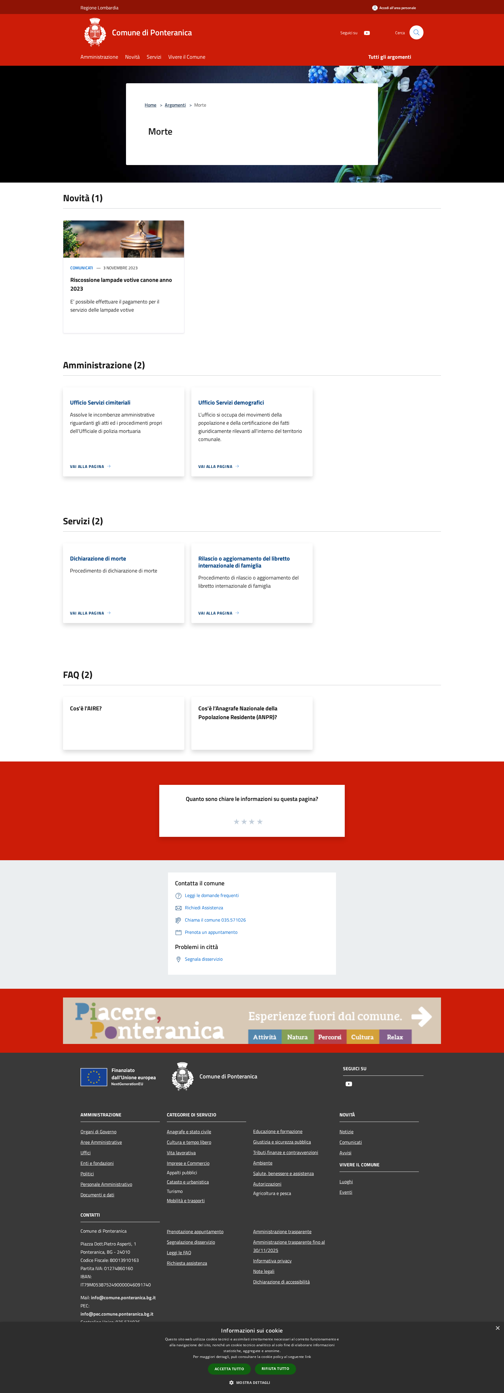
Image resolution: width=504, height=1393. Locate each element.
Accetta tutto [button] (229, 1368)
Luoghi (346, 1181)
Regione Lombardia (99, 7)
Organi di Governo (98, 1131)
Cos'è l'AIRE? (86, 708)
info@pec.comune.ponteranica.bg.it (116, 1313)
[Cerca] (417, 32)
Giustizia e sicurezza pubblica (282, 1141)
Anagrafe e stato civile (189, 1131)
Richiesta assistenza (187, 1263)
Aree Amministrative (101, 1142)
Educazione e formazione (277, 1131)
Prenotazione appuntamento (195, 1231)
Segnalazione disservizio (191, 1241)
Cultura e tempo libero (189, 1142)
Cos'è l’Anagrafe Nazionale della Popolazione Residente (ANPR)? (237, 712)
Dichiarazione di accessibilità (281, 1281)
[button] (252, 1382)
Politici (87, 1173)
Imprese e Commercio (188, 1163)
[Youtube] (364, 32)
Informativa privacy (272, 1260)
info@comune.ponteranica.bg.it (123, 1297)
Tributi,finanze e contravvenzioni (285, 1152)
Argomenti (175, 104)
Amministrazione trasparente (282, 1231)
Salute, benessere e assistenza (283, 1173)
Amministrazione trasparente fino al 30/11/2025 (289, 1246)
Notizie (347, 1131)
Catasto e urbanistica (188, 1181)
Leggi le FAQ (179, 1252)
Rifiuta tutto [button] (275, 1368)
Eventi (346, 1192)
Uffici (85, 1152)
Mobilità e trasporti (186, 1200)
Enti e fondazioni (97, 1163)
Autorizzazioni (267, 1183)
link (308, 1356)
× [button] (497, 1328)
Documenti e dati (97, 1194)
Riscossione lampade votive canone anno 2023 (121, 284)
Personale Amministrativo (106, 1184)
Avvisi (345, 1152)
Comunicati (81, 268)
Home (150, 104)
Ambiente (262, 1162)
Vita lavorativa (181, 1152)
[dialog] (252, 1357)
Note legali (263, 1271)
